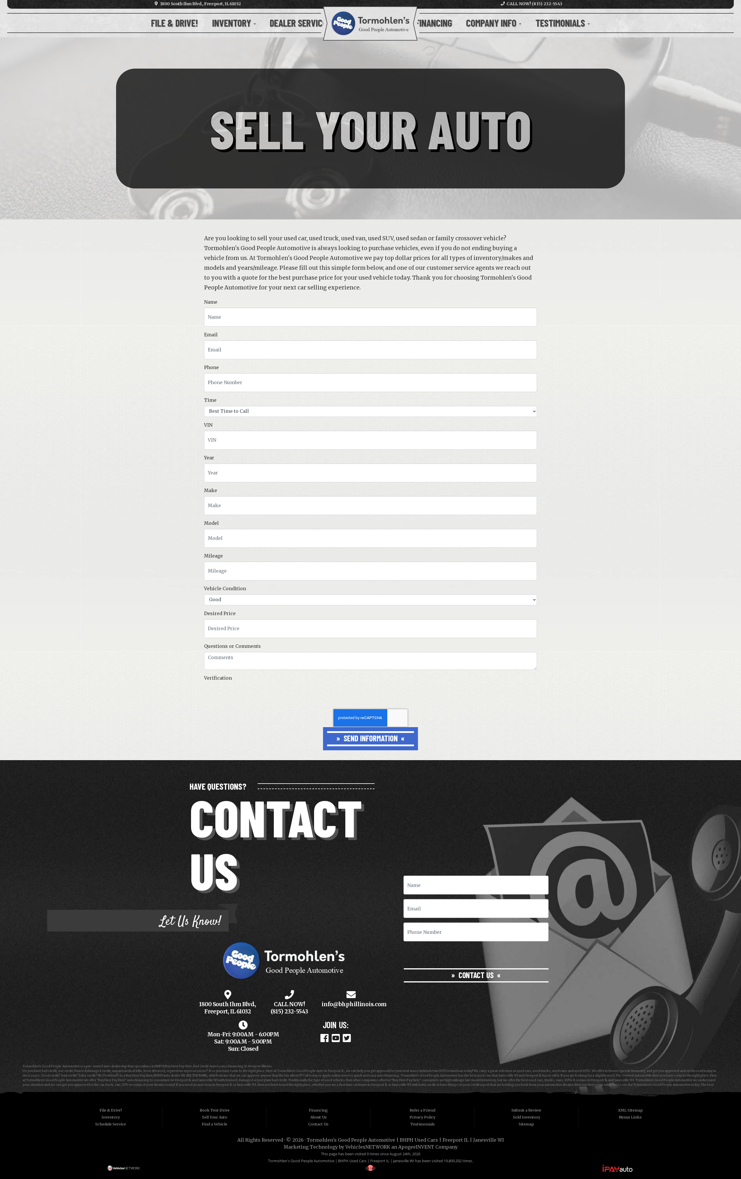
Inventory (232, 23)
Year (209, 458)
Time (210, 400)
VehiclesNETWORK (367, 1147)
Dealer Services (301, 23)
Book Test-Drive (215, 1110)
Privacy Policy (422, 1117)
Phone (211, 367)
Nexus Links (630, 1117)
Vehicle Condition (225, 588)
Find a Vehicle (214, 1124)
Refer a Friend (422, 1110)
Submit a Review (526, 1110)
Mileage (213, 556)
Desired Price (220, 613)
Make (210, 490)
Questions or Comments (232, 646)
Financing (433, 23)
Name (210, 302)
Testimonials (561, 23)
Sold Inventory (526, 1117)
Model (211, 523)
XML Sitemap (630, 1110)
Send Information (371, 738)
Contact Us (476, 975)
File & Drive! (174, 23)
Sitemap (526, 1124)
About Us (318, 1117)
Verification (218, 678)
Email (211, 335)
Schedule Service (110, 1124)
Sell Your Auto (214, 1117)
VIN (208, 425)
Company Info (492, 23)
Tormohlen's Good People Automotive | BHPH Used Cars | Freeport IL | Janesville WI (405, 1140)
